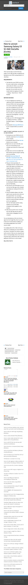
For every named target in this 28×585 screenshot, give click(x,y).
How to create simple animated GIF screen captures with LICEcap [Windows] (11, 418)
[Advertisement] (14, 26)
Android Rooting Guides (9, 349)
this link (18, 136)
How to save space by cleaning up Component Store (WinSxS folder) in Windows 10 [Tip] (14, 512)
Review (6, 377)
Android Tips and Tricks (9, 351)
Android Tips (17, 349)
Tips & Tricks (7, 352)
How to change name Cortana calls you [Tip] (13, 528)
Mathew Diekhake (9, 57)
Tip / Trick (6, 54)
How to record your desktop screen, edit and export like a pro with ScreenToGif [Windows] (10, 380)
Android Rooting (11, 348)
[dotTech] (14, 3)
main (16, 351)
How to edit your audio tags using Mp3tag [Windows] (10, 393)
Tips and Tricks (14, 352)
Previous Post (8, 41)
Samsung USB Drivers (18, 124)
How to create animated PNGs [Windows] (9, 405)
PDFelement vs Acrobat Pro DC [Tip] (12, 458)
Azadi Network (9, 583)
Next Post (20, 41)
